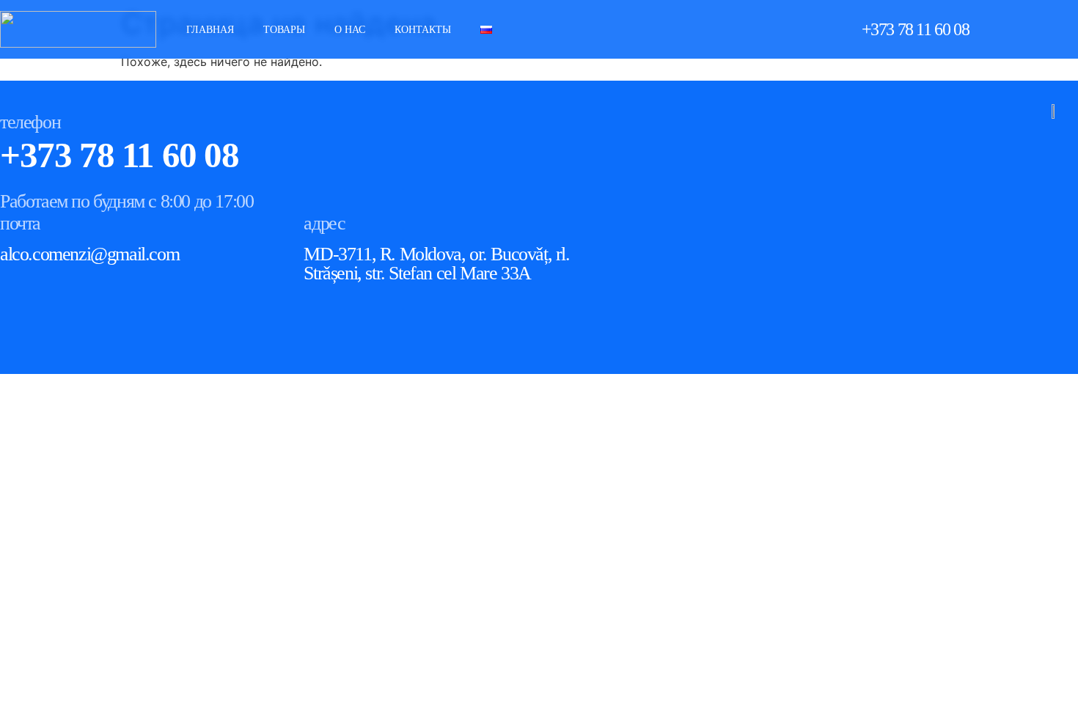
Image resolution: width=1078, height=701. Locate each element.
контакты (423, 29)
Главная (210, 29)
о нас (349, 29)
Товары (284, 29)
